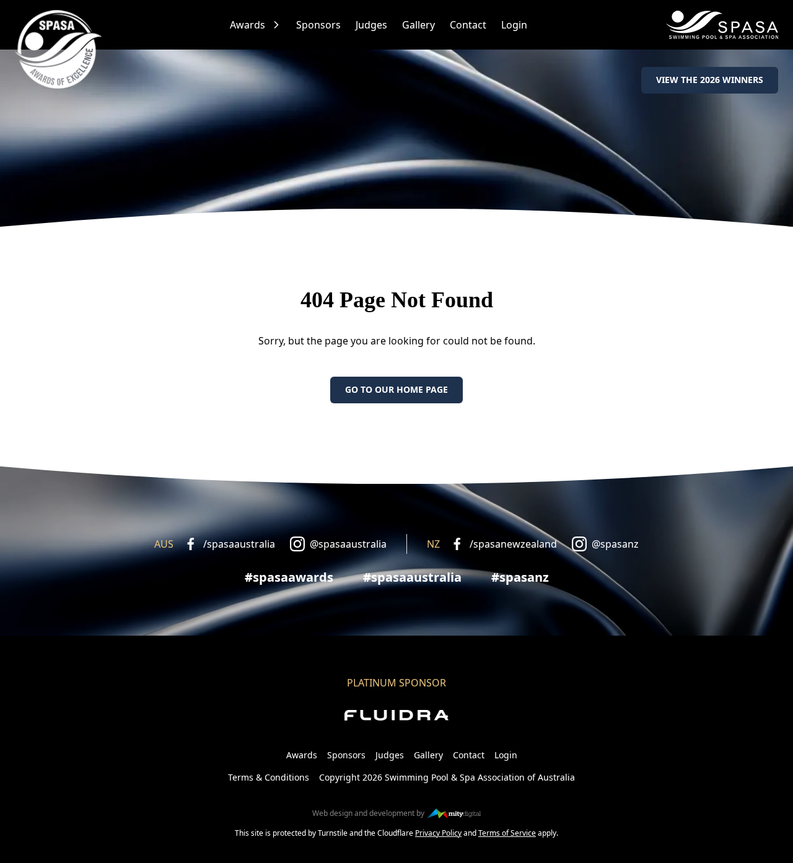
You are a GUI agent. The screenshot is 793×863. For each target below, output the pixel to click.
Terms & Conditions (268, 777)
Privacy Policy (438, 833)
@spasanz (615, 544)
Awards (247, 25)
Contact (468, 25)
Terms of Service (507, 833)
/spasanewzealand (513, 544)
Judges (371, 25)
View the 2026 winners (709, 79)
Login (514, 25)
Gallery (418, 25)
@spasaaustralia (348, 544)
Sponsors (318, 25)
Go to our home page (396, 389)
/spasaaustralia (239, 544)
